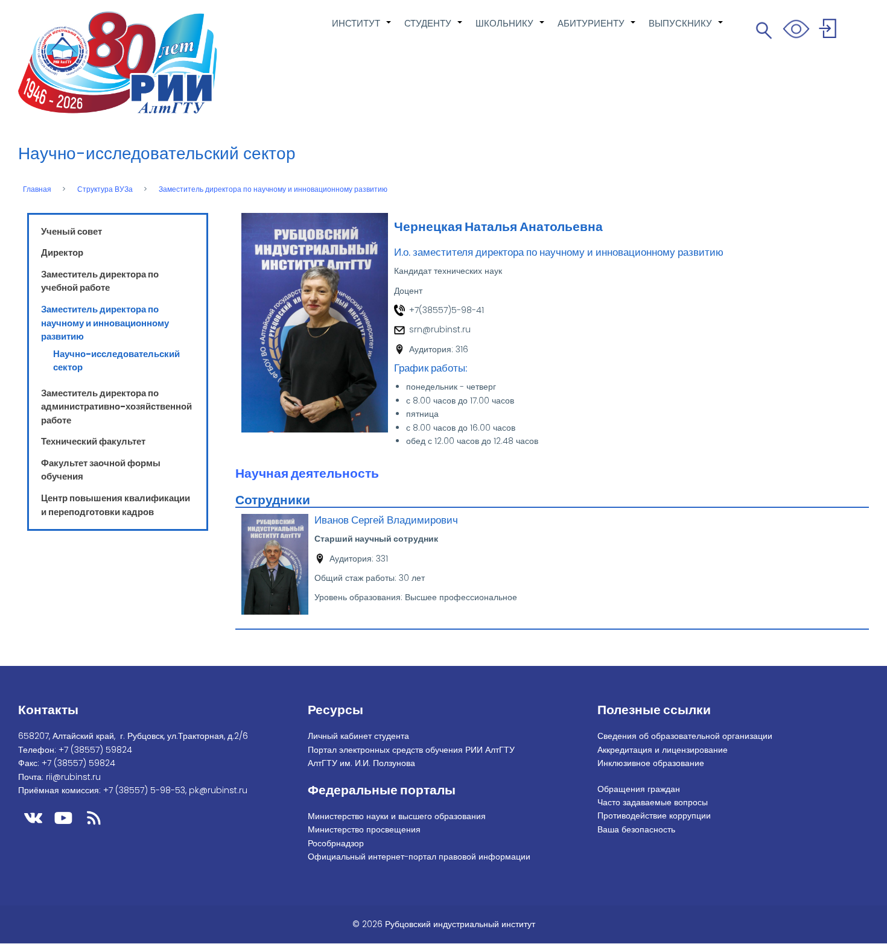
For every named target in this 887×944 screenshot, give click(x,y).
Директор (62, 252)
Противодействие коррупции (654, 815)
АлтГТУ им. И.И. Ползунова (361, 763)
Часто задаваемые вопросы (652, 802)
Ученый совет (71, 231)
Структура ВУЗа (105, 189)
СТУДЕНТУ (433, 29)
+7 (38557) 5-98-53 (144, 790)
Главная (37, 189)
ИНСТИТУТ (362, 29)
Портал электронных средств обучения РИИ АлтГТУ (411, 750)
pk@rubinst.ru (218, 790)
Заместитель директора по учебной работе (100, 281)
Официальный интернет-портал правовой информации (419, 857)
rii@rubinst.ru (73, 777)
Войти (829, 30)
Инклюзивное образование (650, 763)
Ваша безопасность (636, 829)
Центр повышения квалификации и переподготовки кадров (115, 505)
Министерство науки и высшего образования (397, 816)
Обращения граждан (638, 789)
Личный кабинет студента (358, 736)
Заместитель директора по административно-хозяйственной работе (116, 406)
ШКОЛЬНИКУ (510, 29)
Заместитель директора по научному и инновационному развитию (273, 189)
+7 (95, 750)
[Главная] (117, 62)
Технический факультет (93, 441)
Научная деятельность (307, 473)
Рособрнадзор (336, 843)
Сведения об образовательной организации (684, 736)
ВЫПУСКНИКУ (686, 29)
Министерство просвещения (364, 829)
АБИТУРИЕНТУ (597, 29)
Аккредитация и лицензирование (662, 750)
